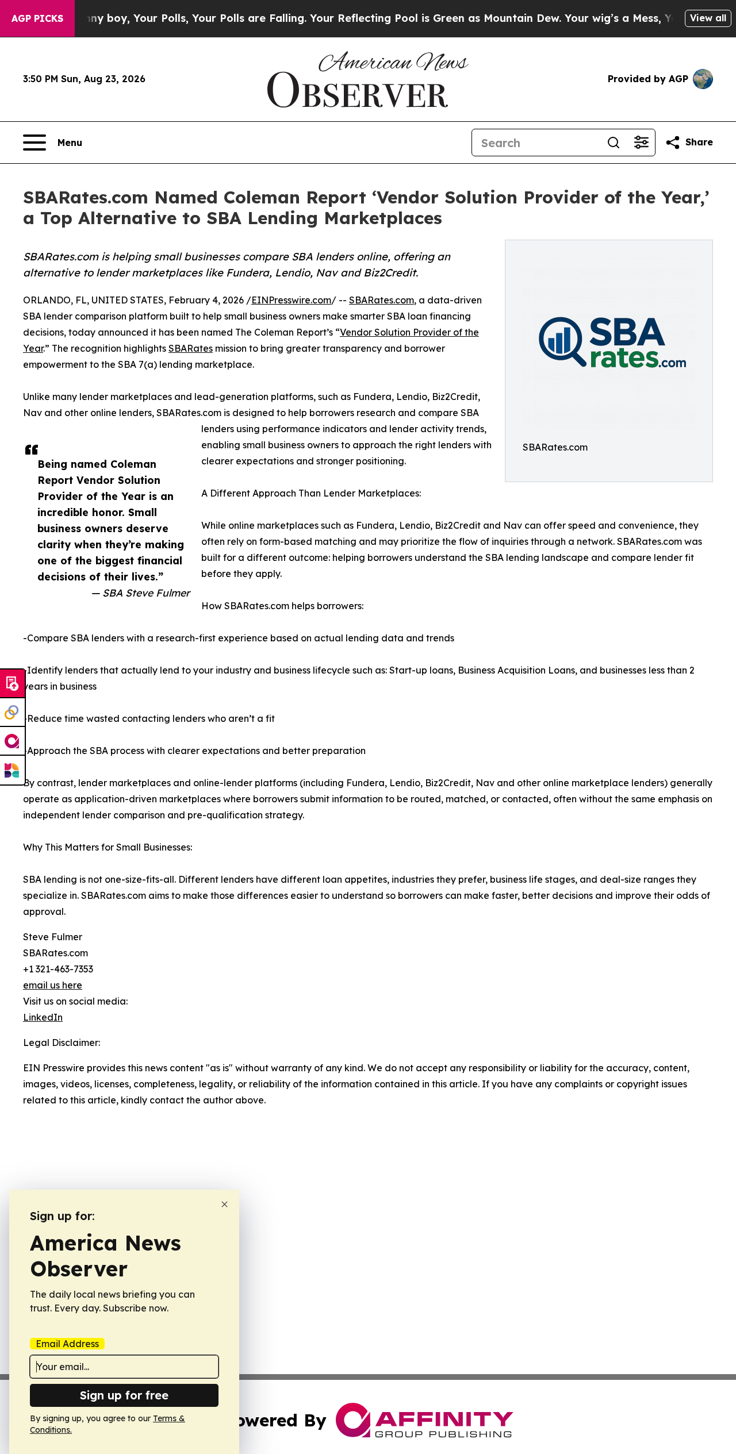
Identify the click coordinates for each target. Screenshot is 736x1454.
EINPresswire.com (291, 300)
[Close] (224, 1204)
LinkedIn (43, 1017)
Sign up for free (124, 1395)
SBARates (190, 348)
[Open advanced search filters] (641, 142)
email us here (52, 985)
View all (708, 18)
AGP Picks (37, 18)
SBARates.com (381, 300)
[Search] (613, 142)
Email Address (67, 1343)
